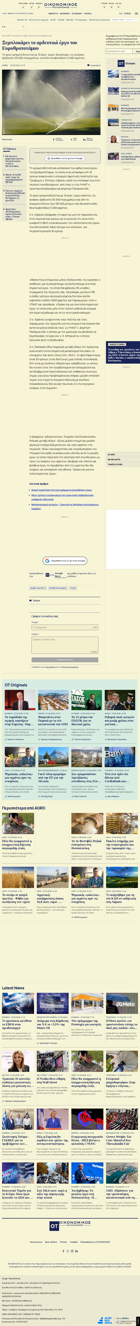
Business (64, 13)
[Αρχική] (54, 1226)
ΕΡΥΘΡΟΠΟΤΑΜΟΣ (57, 588)
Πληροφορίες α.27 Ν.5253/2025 (95, 1242)
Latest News (13, 987)
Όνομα (35, 622)
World (87, 13)
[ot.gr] (60, 7)
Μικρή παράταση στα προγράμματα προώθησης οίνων (61, 490)
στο (56, 575)
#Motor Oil (22, 19)
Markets (53, 13)
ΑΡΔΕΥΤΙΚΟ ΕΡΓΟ (38, 588)
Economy (77, 13)
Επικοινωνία (36, 1242)
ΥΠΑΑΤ (73, 588)
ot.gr (3, 36)
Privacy (63, 1242)
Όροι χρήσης (51, 1242)
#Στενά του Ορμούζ (38, 19)
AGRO (9, 36)
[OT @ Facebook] (63, 1251)
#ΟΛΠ (53, 19)
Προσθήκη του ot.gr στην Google (67, 158)
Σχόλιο (35, 634)
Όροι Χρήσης (51, 667)
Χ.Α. (4, 26)
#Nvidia (70, 19)
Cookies (74, 1242)
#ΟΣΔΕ (61, 19)
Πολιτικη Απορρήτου (70, 667)
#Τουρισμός (81, 19)
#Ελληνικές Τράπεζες (99, 19)
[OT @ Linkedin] (76, 1251)
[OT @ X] (67, 1251)
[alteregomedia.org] (105, 1323)
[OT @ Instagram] (72, 1251)
